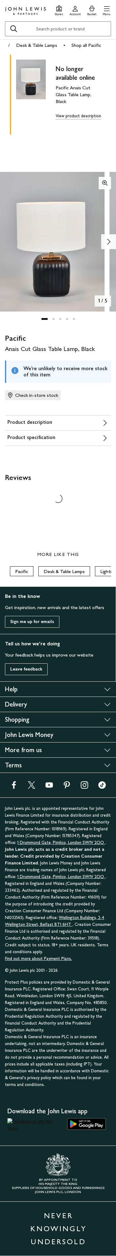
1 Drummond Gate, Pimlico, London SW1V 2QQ (61, 842)
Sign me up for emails (32, 621)
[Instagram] (84, 787)
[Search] (13, 28)
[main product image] (36, 93)
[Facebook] (14, 787)
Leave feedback (26, 669)
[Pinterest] (67, 787)
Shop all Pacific (86, 45)
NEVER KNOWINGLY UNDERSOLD (58, 1228)
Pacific (21, 571)
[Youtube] (49, 787)
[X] (31, 787)
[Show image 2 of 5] (108, 241)
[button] (106, 9)
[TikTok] (102, 787)
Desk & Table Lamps (36, 45)
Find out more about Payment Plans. (38, 958)
